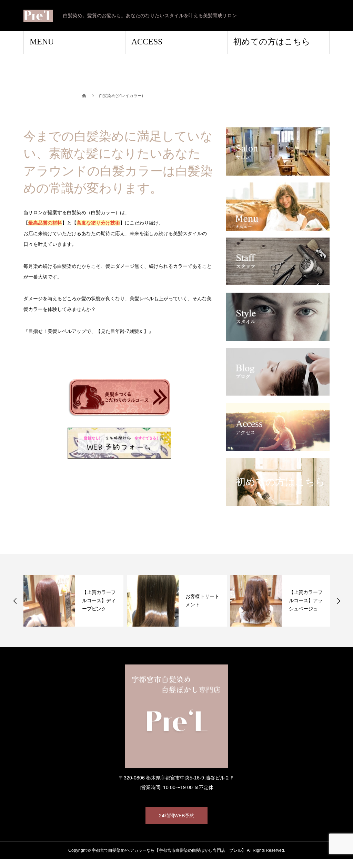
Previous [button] (15, 600)
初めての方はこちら (271, 41)
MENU (42, 41)
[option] (73, 601)
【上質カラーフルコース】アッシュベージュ (306, 600)
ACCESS (146, 41)
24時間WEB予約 (176, 815)
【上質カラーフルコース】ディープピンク (99, 600)
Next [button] (338, 600)
